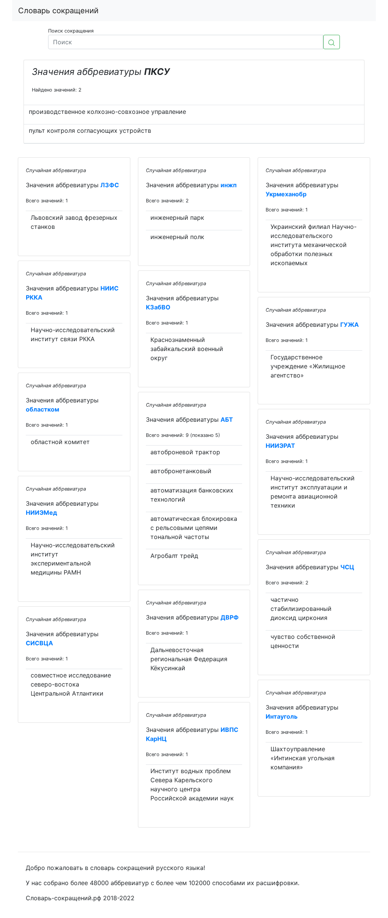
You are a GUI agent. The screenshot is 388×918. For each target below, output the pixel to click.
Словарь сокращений (58, 10)
